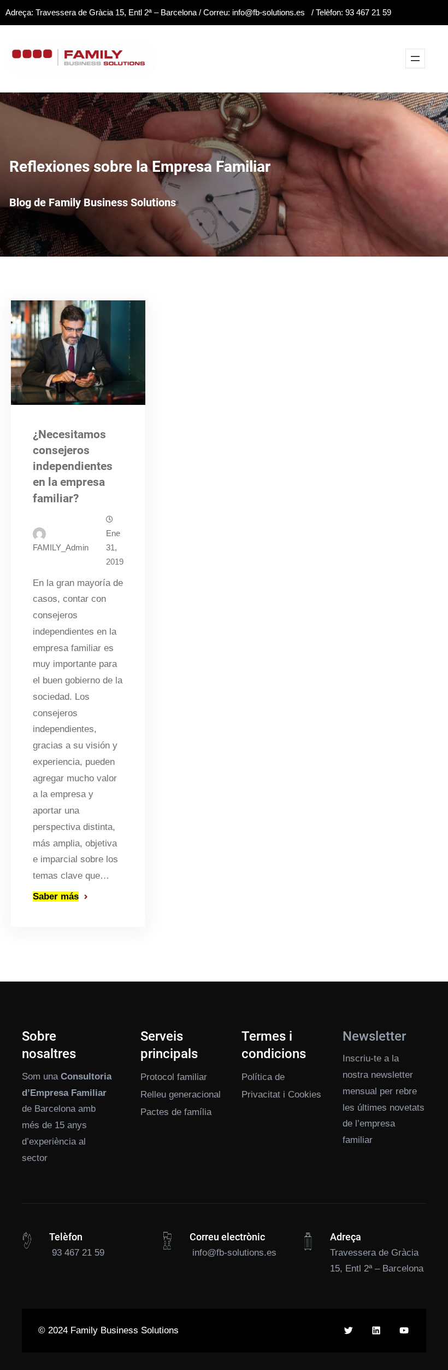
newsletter (392, 1075)
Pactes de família (175, 1112)
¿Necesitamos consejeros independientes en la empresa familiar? (73, 466)
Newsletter (374, 1036)
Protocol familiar (173, 1077)
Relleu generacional (180, 1094)
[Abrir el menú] (415, 58)
